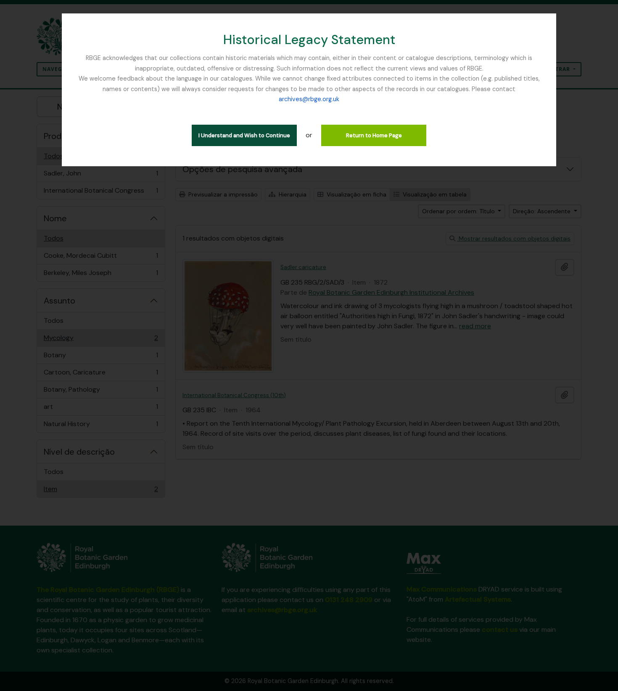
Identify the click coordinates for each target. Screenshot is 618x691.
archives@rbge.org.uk (309, 99)
